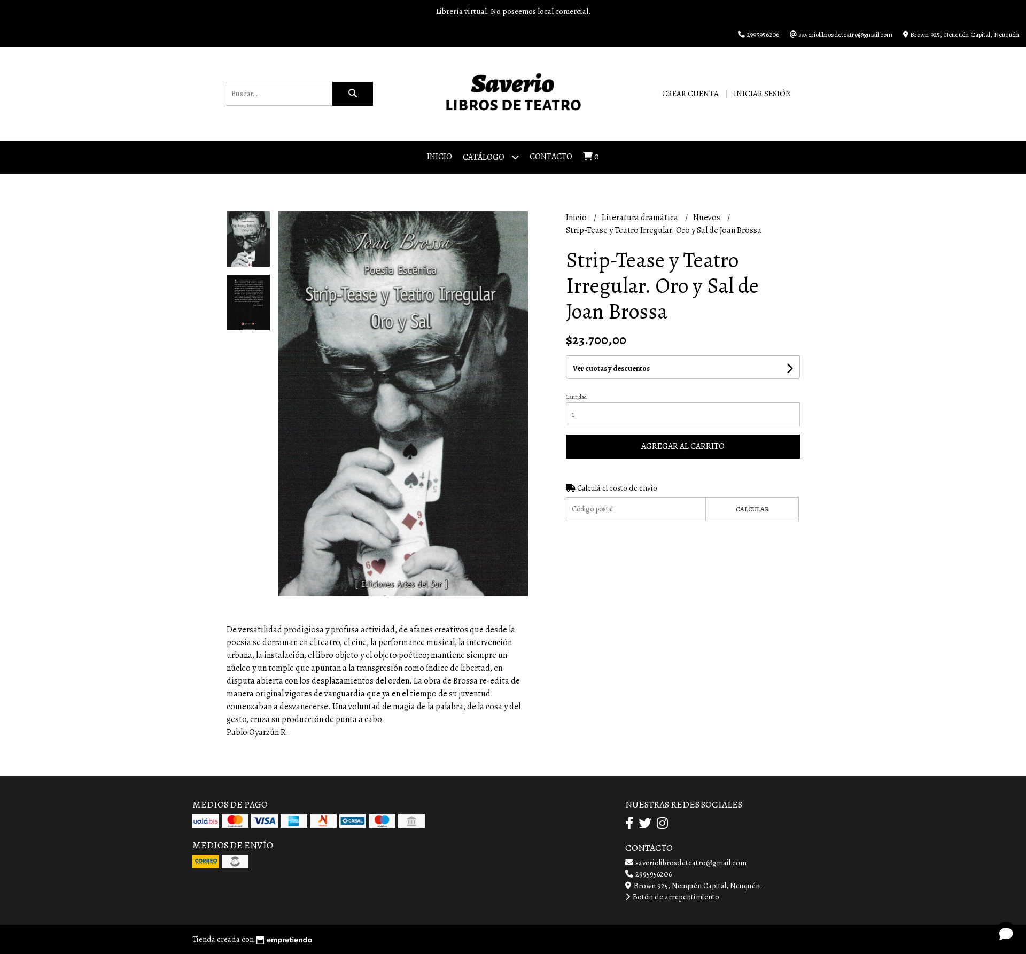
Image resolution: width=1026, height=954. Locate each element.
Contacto (551, 156)
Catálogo (484, 157)
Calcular (752, 509)
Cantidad (576, 397)
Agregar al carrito (683, 446)
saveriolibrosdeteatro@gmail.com (690, 862)
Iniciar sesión (762, 93)
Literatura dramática (641, 217)
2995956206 (653, 873)
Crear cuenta (690, 93)
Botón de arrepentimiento (675, 896)
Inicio (439, 156)
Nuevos (707, 217)
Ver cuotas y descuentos (611, 368)
